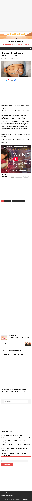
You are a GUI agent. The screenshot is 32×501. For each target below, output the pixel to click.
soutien (21, 201)
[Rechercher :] (16, 401)
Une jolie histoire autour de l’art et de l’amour (12, 435)
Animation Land (14, 58)
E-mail (3, 459)
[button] (30, 49)
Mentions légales (5, 492)
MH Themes (25, 499)
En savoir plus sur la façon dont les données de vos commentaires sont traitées (14, 391)
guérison (7, 201)
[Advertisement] (16, 16)
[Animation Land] (16, 38)
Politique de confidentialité (7, 495)
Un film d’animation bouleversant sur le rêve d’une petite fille (15, 438)
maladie (15, 201)
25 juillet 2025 (6, 58)
